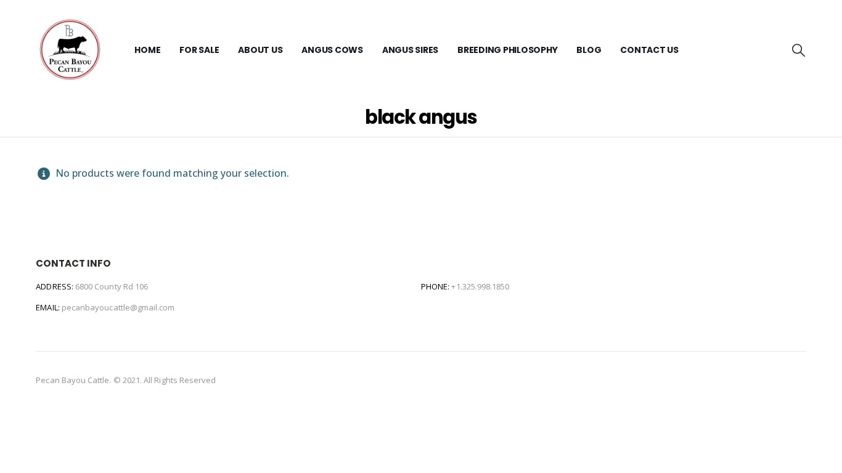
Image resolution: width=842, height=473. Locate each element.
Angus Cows (332, 50)
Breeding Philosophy (507, 50)
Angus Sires (410, 50)
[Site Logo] (70, 49)
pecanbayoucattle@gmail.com (118, 307)
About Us (260, 50)
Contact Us (649, 50)
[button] (798, 49)
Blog (588, 50)
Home (147, 50)
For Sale (199, 50)
